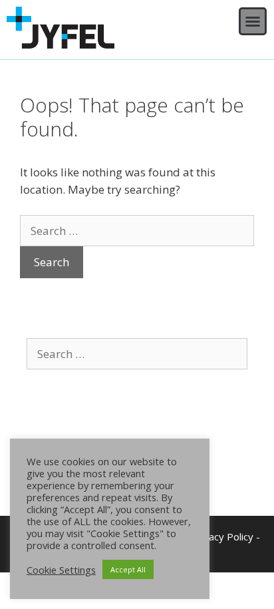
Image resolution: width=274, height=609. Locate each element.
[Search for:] (137, 230)
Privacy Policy (222, 536)
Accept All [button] (128, 569)
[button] (253, 21)
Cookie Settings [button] (61, 570)
